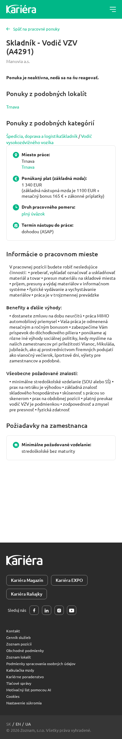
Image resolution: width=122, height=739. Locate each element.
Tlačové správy (18, 683)
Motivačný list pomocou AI (28, 689)
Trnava (12, 106)
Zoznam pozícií (19, 643)
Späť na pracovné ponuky (36, 28)
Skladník (69, 136)
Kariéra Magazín (27, 580)
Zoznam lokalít (18, 656)
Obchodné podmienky (25, 650)
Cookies (12, 696)
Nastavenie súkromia (24, 702)
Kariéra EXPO (69, 580)
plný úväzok (33, 213)
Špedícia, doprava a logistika (33, 136)
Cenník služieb (18, 637)
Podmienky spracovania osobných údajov (40, 663)
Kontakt (13, 630)
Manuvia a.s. (18, 61)
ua (28, 724)
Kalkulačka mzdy (20, 670)
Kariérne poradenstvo (25, 676)
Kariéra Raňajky (26, 594)
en (18, 724)
